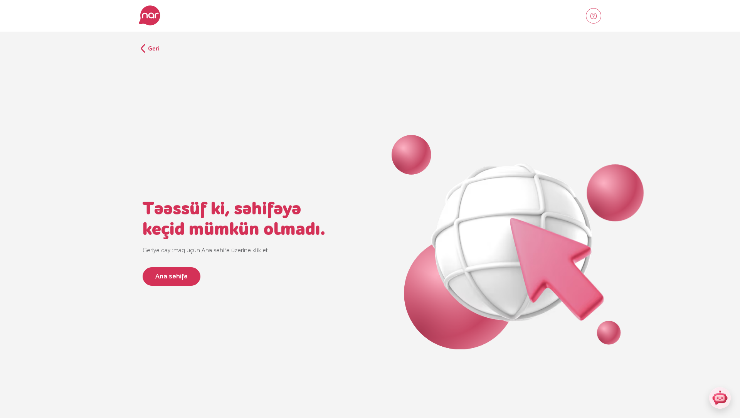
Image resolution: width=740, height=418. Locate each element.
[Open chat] (720, 398)
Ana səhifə (171, 276)
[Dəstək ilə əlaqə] (593, 16)
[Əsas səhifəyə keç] (149, 16)
